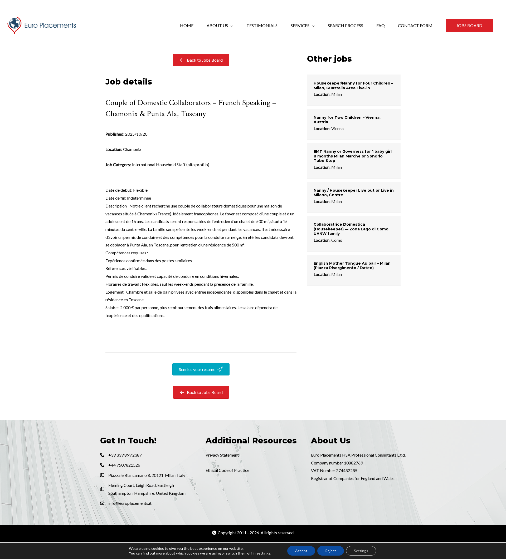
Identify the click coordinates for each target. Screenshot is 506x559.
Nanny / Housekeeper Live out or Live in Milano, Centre (354, 192)
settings (263, 553)
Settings (361, 550)
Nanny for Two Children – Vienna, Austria (347, 120)
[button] (469, 25)
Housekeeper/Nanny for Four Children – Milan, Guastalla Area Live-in (353, 85)
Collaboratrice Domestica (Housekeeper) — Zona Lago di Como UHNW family (351, 229)
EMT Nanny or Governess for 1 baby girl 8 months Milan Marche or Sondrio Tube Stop (353, 156)
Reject (330, 550)
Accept (301, 550)
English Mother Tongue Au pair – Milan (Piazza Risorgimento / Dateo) (352, 265)
